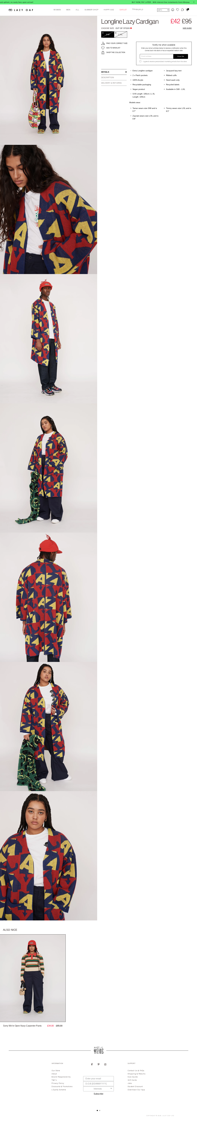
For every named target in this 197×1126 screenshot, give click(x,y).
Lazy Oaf (166, 1116)
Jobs (130, 1083)
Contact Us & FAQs (136, 1071)
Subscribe (98, 1094)
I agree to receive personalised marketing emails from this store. (165, 62)
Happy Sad (109, 10)
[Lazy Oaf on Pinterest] (98, 1065)
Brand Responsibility (61, 1077)
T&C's (54, 1080)
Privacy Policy (58, 1083)
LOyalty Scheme (59, 1090)
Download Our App (136, 1090)
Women (57, 10)
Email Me (180, 56)
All (77, 10)
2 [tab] (99, 1110)
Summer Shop (91, 10)
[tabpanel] (98, 1083)
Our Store (56, 1071)
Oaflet (123, 10)
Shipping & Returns (136, 1074)
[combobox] (98, 1088)
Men (68, 10)
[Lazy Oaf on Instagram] (105, 1065)
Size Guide (187, 28)
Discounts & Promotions (62, 1086)
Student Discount (135, 1086)
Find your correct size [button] (116, 43)
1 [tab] (97, 1110)
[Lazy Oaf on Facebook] (92, 1065)
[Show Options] (111, 1088)
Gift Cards (132, 1080)
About (54, 1074)
